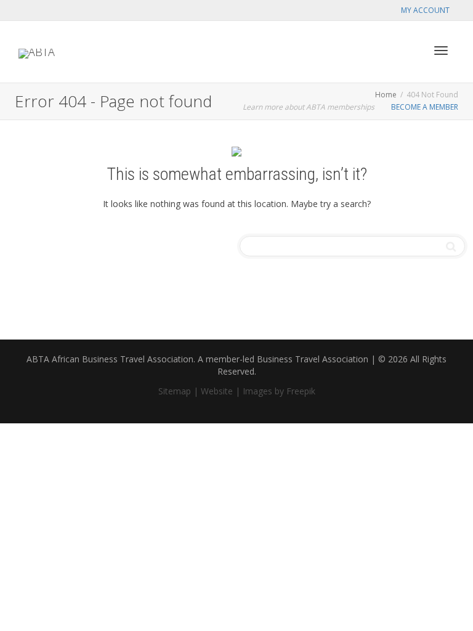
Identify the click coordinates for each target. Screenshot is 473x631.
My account (425, 10)
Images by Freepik (279, 391)
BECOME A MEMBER (424, 107)
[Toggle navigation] (441, 50)
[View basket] (409, 49)
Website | (220, 391)
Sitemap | (178, 391)
